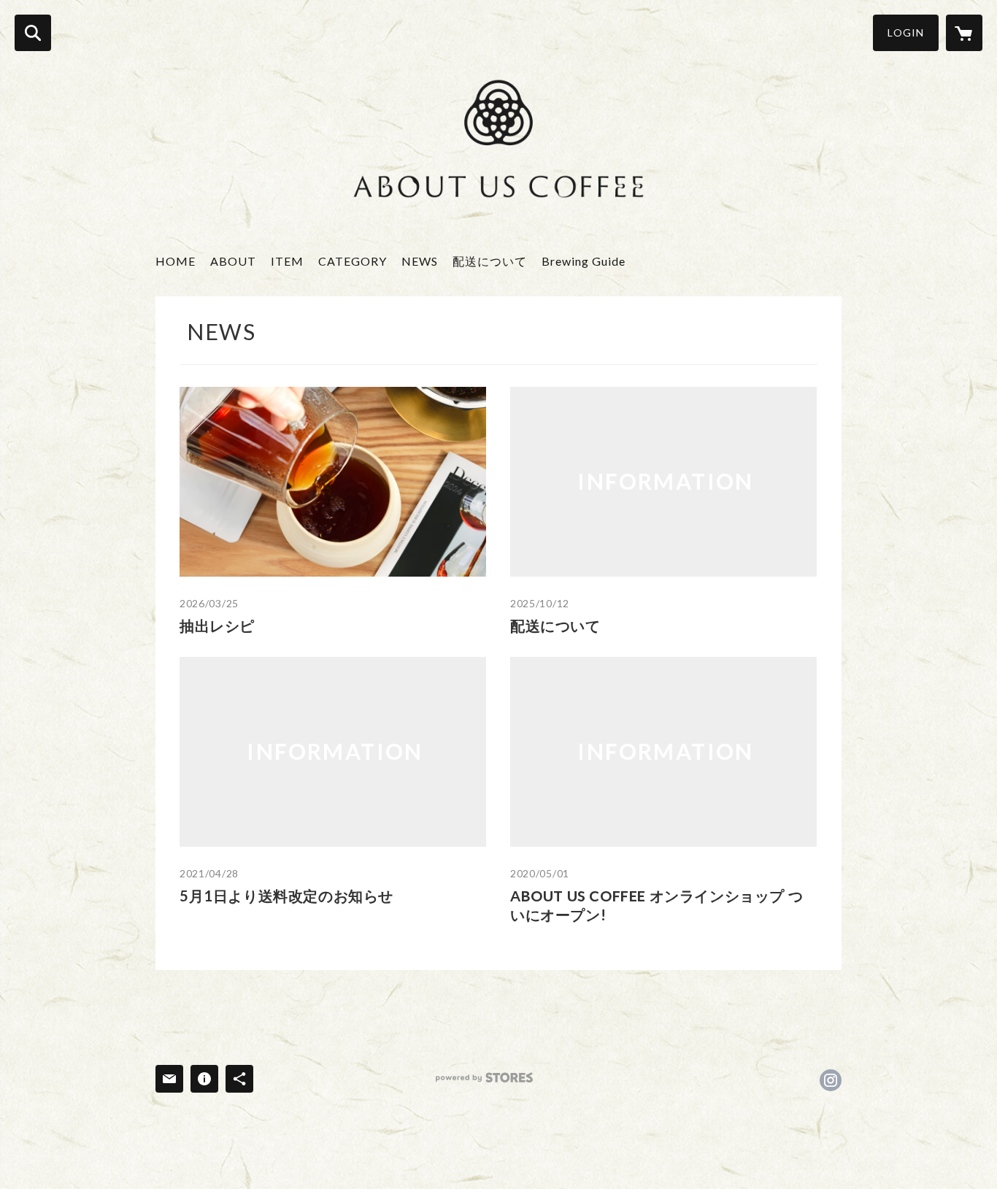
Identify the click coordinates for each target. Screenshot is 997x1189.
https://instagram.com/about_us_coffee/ (831, 1080)
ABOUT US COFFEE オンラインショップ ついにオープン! (656, 905)
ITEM (287, 261)
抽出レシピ (217, 625)
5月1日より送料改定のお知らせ (286, 895)
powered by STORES (484, 1077)
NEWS (419, 261)
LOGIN (906, 32)
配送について (490, 261)
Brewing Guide (583, 261)
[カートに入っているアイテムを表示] (964, 33)
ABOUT (233, 261)
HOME (175, 261)
